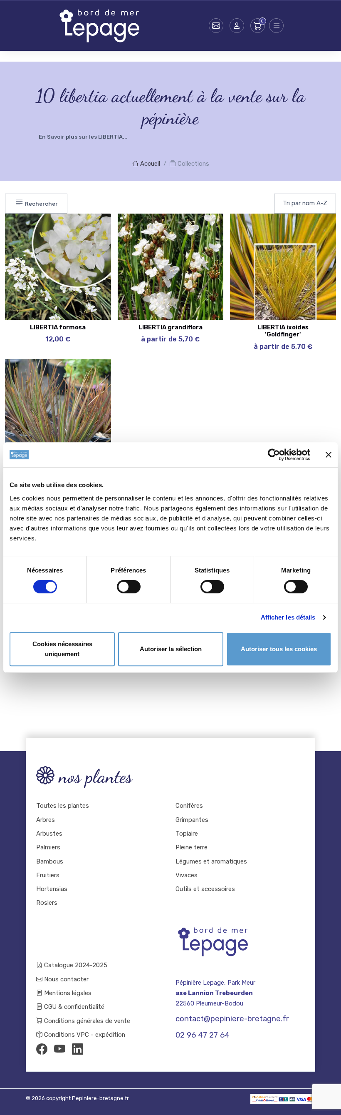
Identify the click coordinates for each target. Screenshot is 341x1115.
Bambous (49, 861)
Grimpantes (191, 820)
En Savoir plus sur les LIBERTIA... (83, 137)
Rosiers (46, 902)
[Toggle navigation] (276, 25)
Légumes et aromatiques (211, 861)
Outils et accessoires (205, 889)
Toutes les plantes (62, 805)
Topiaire (186, 833)
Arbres (45, 820)
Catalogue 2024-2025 (74, 965)
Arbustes (49, 833)
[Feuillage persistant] (88, 249)
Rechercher (41, 204)
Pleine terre (191, 847)
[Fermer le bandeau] (328, 455)
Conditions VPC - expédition (83, 1034)
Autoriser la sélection (171, 648)
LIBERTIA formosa (58, 327)
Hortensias (51, 889)
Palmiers (48, 847)
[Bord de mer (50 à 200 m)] (88, 228)
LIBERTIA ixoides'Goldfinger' (283, 331)
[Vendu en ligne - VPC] (88, 290)
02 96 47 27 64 (202, 1035)
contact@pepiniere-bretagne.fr (232, 1018)
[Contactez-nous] (216, 25)
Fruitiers (47, 875)
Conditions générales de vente (86, 1021)
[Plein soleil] (88, 269)
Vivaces (186, 875)
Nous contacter (65, 979)
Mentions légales (66, 993)
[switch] (129, 586)
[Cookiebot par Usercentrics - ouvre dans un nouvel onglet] (273, 454)
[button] (237, 25)
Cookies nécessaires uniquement (62, 648)
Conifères (189, 805)
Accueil (149, 163)
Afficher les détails (288, 617)
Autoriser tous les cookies (279, 648)
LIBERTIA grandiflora (170, 327)
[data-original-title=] (313, 249)
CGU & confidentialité (73, 1006)
